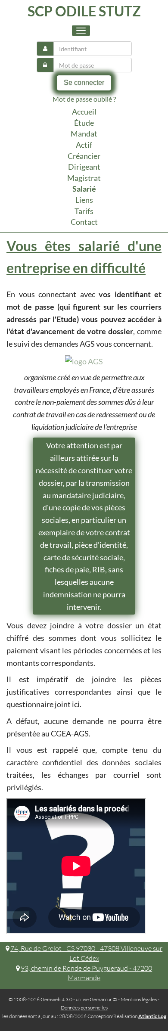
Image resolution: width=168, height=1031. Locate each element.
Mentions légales (139, 999)
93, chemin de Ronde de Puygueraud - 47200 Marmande (86, 973)
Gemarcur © (103, 999)
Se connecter (84, 82)
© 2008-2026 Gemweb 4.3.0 (40, 999)
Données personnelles (84, 1007)
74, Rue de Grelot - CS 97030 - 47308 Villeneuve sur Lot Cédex (86, 953)
